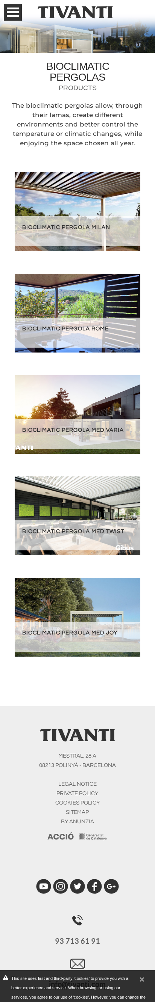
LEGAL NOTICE (77, 784)
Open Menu (13, 12)
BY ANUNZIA (77, 821)
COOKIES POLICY (77, 803)
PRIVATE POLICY (77, 793)
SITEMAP (77, 812)
